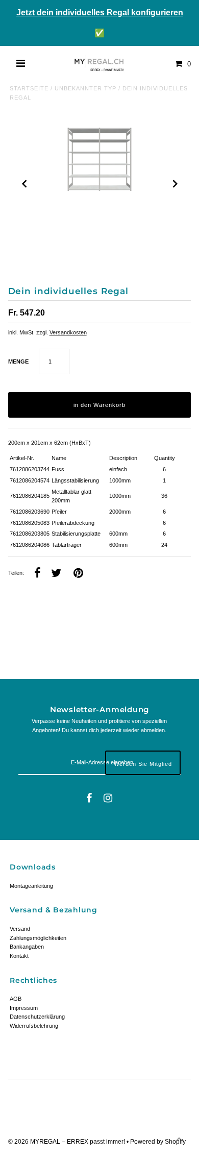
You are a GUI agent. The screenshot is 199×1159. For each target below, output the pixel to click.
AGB (15, 999)
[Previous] (24, 184)
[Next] (174, 184)
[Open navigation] (21, 64)
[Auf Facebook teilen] (37, 573)
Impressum (24, 1008)
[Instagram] (108, 799)
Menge (18, 361)
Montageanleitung (31, 886)
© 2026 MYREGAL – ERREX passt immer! (67, 1141)
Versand (20, 929)
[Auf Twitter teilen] (56, 573)
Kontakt (19, 956)
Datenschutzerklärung (37, 1016)
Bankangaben (27, 947)
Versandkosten (68, 332)
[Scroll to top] (178, 1138)
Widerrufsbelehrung (34, 1026)
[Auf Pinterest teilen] (78, 573)
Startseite (29, 88)
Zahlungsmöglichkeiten (38, 938)
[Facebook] (89, 799)
